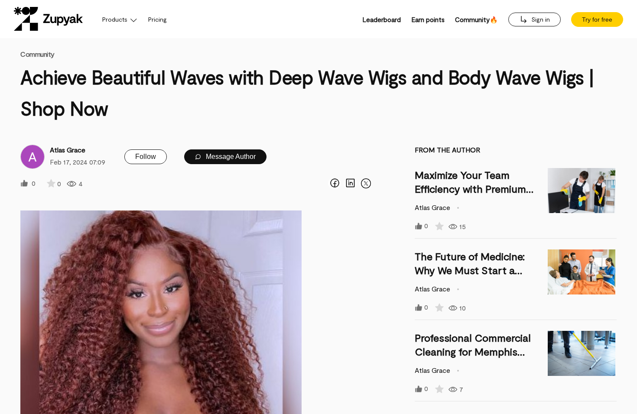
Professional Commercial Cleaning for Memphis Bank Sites (473, 351)
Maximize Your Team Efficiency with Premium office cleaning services (470, 188)
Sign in (540, 19)
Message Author (230, 156)
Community (37, 54)
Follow (145, 156)
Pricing (157, 19)
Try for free (597, 19)
